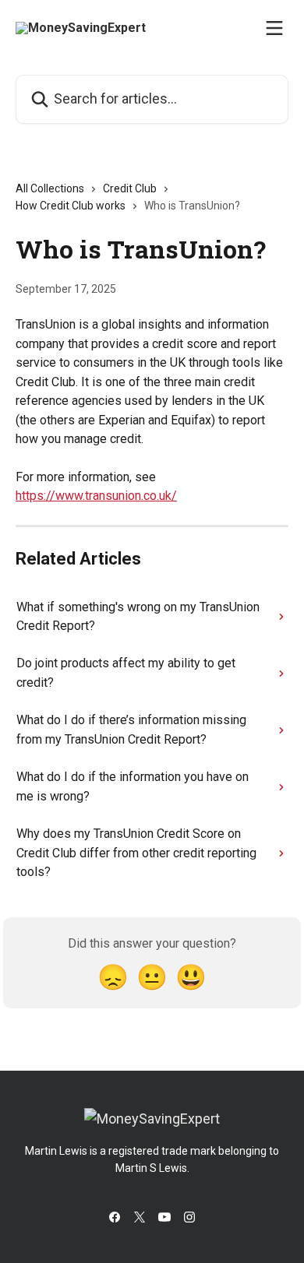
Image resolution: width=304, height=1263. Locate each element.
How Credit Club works (70, 205)
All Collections (50, 188)
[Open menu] (274, 28)
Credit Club (130, 188)
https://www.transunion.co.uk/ (96, 495)
